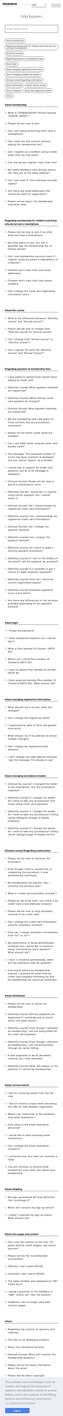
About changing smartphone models (23, 74)
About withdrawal (14, 85)
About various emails (36, 85)
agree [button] (17, 1410)
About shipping (13, 90)
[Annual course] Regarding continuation (24, 80)
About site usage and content (37, 90)
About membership (15, 40)
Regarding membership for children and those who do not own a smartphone (31, 47)
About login (11, 64)
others (9, 96)
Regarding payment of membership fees (24, 58)
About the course (14, 53)
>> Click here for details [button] (20, 1403)
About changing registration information (24, 69)
